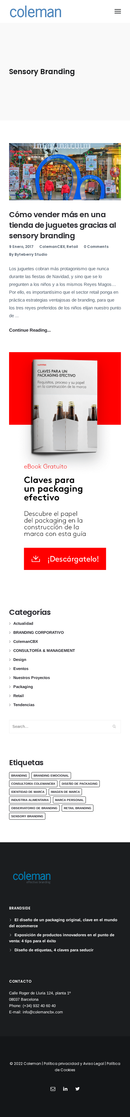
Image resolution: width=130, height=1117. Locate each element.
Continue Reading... (30, 330)
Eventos (20, 668)
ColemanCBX (52, 246)
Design (19, 659)
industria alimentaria (30, 800)
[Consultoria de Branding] (35, 11)
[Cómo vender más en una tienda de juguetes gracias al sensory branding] (65, 171)
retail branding (77, 808)
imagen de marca (65, 791)
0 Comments (96, 246)
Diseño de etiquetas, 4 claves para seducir (54, 950)
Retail (72, 246)
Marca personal (69, 800)
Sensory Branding (27, 816)
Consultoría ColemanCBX (33, 783)
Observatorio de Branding (34, 808)
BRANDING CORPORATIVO (38, 632)
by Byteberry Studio (28, 254)
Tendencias (23, 704)
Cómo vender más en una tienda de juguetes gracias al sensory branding (62, 225)
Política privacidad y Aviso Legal (74, 1063)
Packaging (23, 686)
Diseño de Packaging (80, 783)
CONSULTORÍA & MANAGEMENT (44, 650)
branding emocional (51, 775)
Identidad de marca (27, 791)
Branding (19, 775)
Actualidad (23, 623)
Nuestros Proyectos (31, 677)
